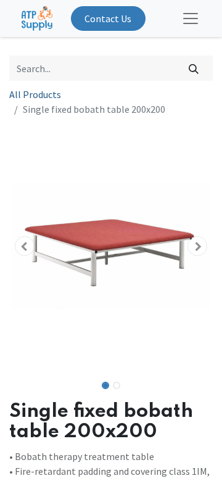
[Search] (194, 68)
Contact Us (107, 18)
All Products (35, 94)
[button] (24, 246)
